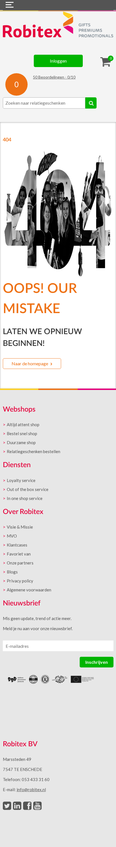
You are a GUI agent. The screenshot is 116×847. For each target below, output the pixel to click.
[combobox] (44, 103)
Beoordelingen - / (54, 77)
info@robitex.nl (31, 789)
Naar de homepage (30, 363)
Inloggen (58, 60)
